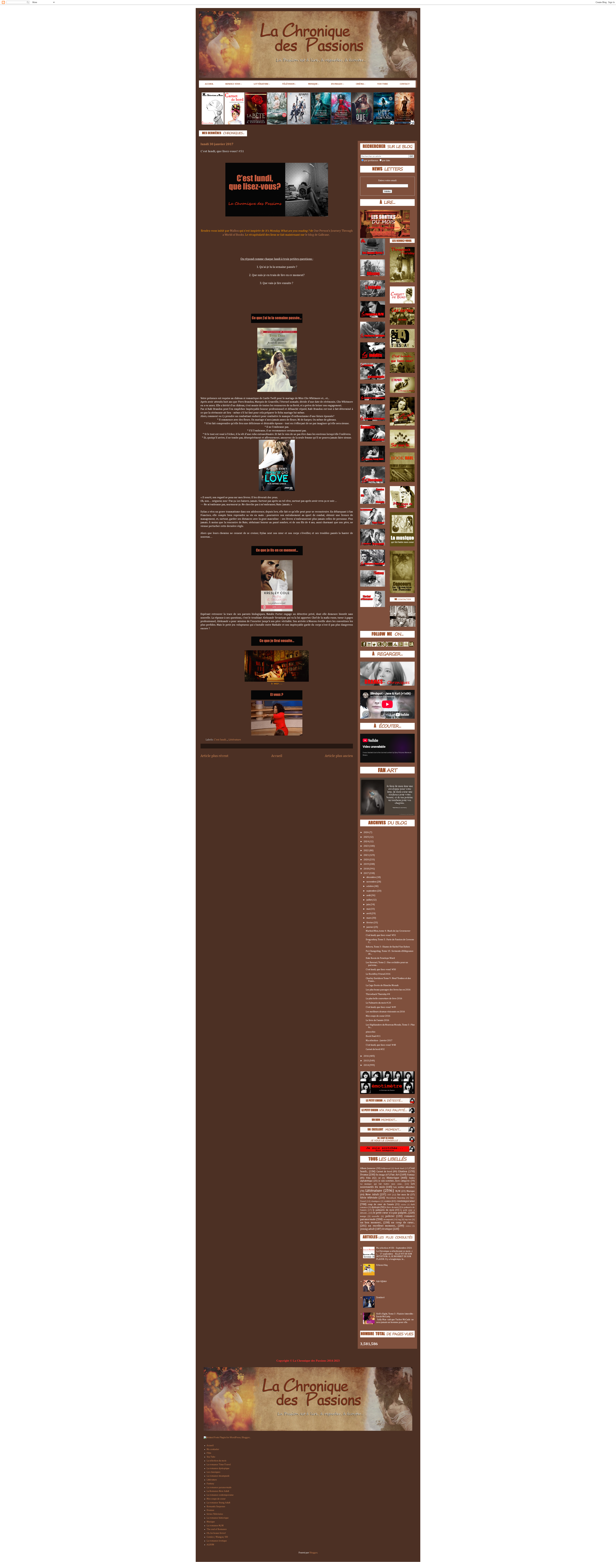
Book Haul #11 (373, 1036)
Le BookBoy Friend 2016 (378, 974)
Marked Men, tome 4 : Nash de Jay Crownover (388, 931)
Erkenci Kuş (382, 1265)
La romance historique (218, 1518)
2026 (366, 832)
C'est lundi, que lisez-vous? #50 (381, 969)
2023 (366, 846)
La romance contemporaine (220, 1495)
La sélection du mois (216, 1461)
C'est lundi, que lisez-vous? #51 (381, 935)
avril (368, 913)
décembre (371, 877)
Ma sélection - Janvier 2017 (379, 1040)
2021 (366, 855)
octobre (370, 886)
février (370, 922)
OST (389, 1195)
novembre (371, 882)
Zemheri (380, 1297)
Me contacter (213, 1449)
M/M (397, 1191)
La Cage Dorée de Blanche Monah (382, 985)
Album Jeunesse (368, 1168)
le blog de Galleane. (317, 234)
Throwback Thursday (395, 1198)
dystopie (376, 1207)
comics (387, 1201)
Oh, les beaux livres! (216, 1533)
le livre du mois (391, 1207)
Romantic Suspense (216, 1506)
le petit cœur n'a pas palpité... (390, 1212)
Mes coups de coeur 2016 (378, 1016)
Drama (364, 1174)
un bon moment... (371, 1222)
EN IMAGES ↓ (337, 84)
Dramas (210, 1510)
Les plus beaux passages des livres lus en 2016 (388, 990)
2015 (366, 1061)
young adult (367, 1229)
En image (380, 1175)
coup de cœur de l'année (381, 1204)
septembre (371, 891)
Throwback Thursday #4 (378, 994)
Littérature (235, 740)
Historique (393, 1178)
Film (368, 1178)
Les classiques (213, 1472)
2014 (366, 1065)
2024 (366, 841)
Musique (410, 1191)
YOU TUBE (382, 84)
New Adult (372, 1194)
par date (386, 160)
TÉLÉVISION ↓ (289, 84)
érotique (387, 1229)
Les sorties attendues (404, 1187)
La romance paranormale (219, 1487)
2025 (366, 837)
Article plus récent (214, 756)
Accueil (276, 756)
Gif (379, 1178)
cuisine (403, 1204)
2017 (366, 873)
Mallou (234, 230)
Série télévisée (368, 1197)
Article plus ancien (339, 756)
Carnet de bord (384, 1171)
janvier (370, 927)
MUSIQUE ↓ (313, 84)
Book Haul (399, 1168)
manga (363, 1216)
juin (368, 904)
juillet (369, 900)
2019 (366, 864)
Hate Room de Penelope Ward (380, 958)
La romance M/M (215, 1526)
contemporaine (406, 1201)
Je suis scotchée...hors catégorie (394, 1181)
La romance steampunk (218, 1476)
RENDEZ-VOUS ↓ (233, 84)
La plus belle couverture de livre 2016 (384, 998)
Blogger (313, 1553)
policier (390, 1216)
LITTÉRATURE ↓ (262, 84)
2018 (366, 869)
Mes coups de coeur (216, 1499)
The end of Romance (217, 1529)
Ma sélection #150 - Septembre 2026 (394, 1248)
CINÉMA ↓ (360, 84)
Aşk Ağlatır (381, 1281)
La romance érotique (217, 1541)
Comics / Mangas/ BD (217, 1537)
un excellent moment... (382, 1225)
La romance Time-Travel (219, 1464)
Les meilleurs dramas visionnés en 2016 (385, 1012)
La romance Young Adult (218, 1503)
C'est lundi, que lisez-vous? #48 (381, 1045)
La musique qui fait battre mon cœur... (381, 1184)
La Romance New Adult (218, 1491)
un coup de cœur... (403, 1222)
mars (369, 918)
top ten (408, 1220)
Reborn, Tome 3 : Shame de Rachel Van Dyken (388, 947)
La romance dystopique (218, 1468)
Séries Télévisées (215, 1514)
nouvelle (375, 1216)
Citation (402, 1171)
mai (368, 909)
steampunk (388, 1220)
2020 (366, 860)
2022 (366, 850)
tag (399, 1220)
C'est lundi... (220, 740)
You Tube (211, 1457)
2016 (366, 1056)
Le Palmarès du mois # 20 (378, 1003)
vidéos (408, 1226)
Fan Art (394, 1174)
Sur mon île (403, 1195)
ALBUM (210, 1545)
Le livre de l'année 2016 (377, 1020)
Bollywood (385, 1168)
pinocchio (370, 1032)
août (368, 895)
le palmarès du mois (383, 1210)
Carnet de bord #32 (375, 1049)
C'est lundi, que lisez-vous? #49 (381, 1007)
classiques (375, 1201)
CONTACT (405, 84)
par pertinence (371, 160)
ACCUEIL (209, 84)
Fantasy (411, 1175)
